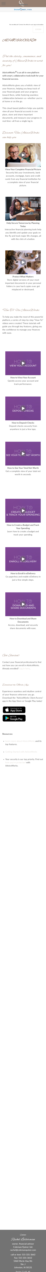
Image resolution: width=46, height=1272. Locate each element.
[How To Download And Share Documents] (23, 615)
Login (38, 29)
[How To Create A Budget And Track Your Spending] (23, 522)
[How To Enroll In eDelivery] (23, 570)
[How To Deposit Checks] (23, 420)
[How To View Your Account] (23, 374)
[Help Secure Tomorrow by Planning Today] (23, 220)
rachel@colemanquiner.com (23, 1250)
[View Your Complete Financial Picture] (23, 166)
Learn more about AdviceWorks (20, 741)
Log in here (24, 669)
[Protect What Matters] (23, 274)
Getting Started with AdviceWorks (21, 752)
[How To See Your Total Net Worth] (23, 465)
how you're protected (15, 763)
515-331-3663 (28, 1255)
